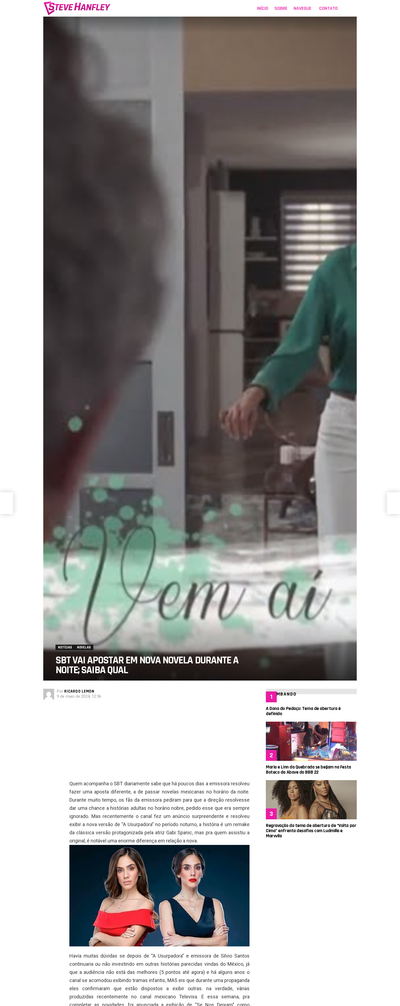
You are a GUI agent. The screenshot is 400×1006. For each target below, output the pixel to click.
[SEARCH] (353, 8)
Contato (328, 8)
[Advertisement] (159, 741)
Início (262, 8)
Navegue (302, 8)
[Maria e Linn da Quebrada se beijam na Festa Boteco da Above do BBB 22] (311, 741)
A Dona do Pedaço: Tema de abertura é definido (303, 711)
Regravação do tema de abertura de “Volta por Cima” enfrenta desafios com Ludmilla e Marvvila (311, 830)
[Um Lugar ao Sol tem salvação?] (6, 503)
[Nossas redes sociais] (345, 8)
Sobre (281, 8)
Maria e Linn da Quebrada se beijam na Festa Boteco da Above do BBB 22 (308, 769)
